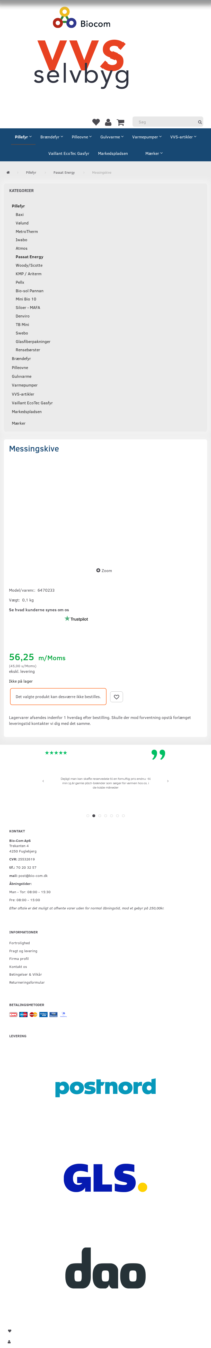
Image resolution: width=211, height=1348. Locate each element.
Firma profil (19, 958)
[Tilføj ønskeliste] (116, 696)
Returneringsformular (27, 982)
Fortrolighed (19, 942)
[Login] (108, 121)
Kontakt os (18, 966)
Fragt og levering (23, 950)
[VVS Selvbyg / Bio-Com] (81, 53)
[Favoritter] (95, 121)
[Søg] (200, 122)
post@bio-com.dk (33, 875)
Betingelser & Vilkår (25, 974)
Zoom (107, 570)
